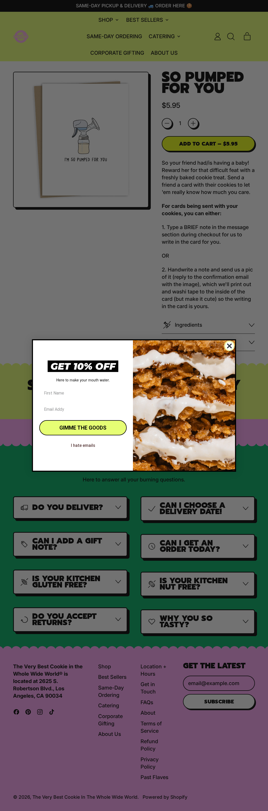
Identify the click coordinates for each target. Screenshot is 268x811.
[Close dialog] (229, 346)
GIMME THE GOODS (83, 428)
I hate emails (83, 445)
